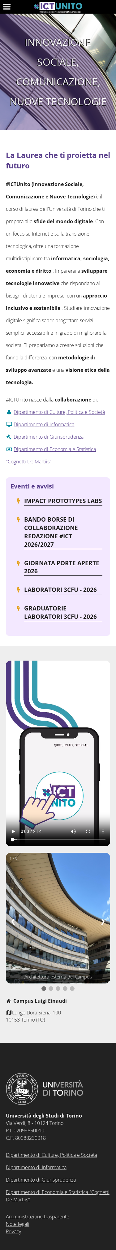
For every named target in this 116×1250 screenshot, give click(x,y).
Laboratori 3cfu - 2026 (60, 590)
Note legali (17, 1224)
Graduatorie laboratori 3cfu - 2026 (60, 612)
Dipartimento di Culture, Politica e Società (59, 412)
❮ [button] (13, 921)
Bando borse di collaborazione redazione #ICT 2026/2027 (51, 532)
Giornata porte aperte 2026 (61, 567)
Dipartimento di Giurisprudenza (49, 436)
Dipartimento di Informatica (44, 424)
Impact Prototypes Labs (63, 501)
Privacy (13, 1231)
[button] (43, 988)
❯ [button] (103, 921)
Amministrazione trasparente (37, 1216)
